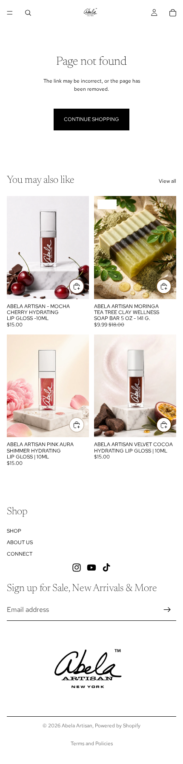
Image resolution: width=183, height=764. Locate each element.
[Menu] (10, 13)
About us (20, 542)
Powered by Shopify (117, 725)
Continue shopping (91, 119)
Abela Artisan (77, 725)
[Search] (28, 12)
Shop (14, 530)
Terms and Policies (92, 743)
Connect (19, 554)
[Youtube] (91, 567)
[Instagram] (76, 567)
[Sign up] (167, 609)
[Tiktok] (106, 567)
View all (167, 181)
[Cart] (172, 12)
